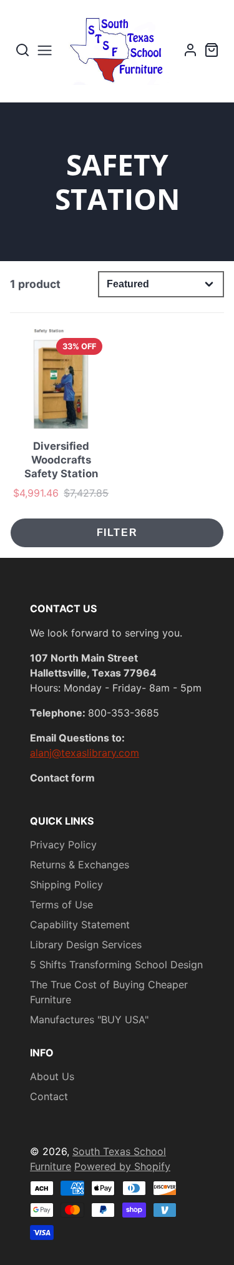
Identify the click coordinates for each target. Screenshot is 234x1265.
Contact (49, 1096)
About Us (52, 1076)
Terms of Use (61, 904)
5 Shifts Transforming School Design (116, 964)
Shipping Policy (66, 884)
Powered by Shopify (122, 1166)
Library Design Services (86, 944)
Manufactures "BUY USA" (89, 1019)
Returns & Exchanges (79, 864)
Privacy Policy (63, 844)
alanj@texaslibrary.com (84, 753)
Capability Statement (80, 924)
